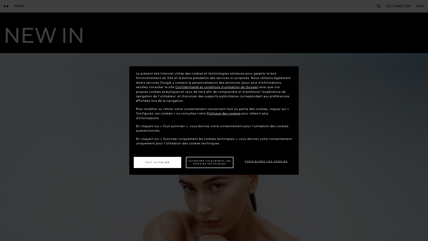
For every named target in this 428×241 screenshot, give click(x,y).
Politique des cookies (223, 113)
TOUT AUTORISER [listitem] (157, 162)
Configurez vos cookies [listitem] (266, 161)
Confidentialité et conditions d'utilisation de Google (216, 87)
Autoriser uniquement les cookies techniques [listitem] (209, 162)
